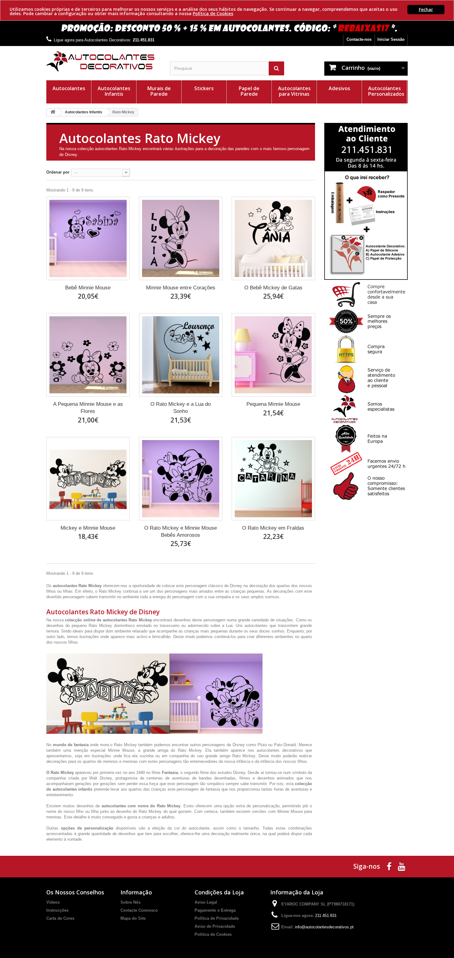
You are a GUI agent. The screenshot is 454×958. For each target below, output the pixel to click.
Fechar (426, 9)
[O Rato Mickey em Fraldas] (273, 478)
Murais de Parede (159, 91)
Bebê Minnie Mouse (88, 288)
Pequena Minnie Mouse (273, 404)
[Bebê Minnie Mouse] (88, 238)
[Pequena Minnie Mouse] (273, 354)
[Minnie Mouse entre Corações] (180, 238)
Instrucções (57, 910)
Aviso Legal (206, 902)
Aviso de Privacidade (215, 926)
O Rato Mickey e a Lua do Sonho (180, 407)
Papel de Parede (249, 91)
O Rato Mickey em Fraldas (273, 528)
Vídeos (53, 902)
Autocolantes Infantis (114, 91)
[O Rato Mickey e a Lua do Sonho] (180, 354)
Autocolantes (69, 88)
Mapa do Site (132, 918)
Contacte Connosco (139, 910)
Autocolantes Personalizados (386, 91)
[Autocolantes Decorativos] (103, 61)
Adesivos (339, 88)
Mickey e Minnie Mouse (88, 528)
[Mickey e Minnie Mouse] (88, 478)
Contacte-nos (359, 39)
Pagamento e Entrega (215, 910)
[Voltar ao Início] (53, 112)
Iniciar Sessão (391, 39)
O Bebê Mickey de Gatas (273, 288)
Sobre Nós (130, 902)
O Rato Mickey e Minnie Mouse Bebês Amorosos (180, 531)
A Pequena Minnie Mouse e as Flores (88, 407)
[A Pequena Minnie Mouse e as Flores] (88, 354)
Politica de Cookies (213, 934)
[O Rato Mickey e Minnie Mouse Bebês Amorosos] (180, 478)
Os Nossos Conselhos (75, 892)
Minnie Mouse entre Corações (180, 288)
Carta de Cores (60, 918)
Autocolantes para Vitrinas (294, 91)
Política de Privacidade (217, 918)
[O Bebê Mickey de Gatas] (273, 238)
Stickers (204, 88)
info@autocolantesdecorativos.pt (324, 927)
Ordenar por (57, 172)
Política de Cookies (213, 13)
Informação (136, 892)
